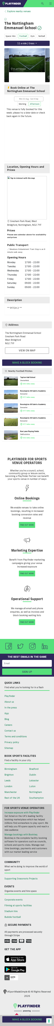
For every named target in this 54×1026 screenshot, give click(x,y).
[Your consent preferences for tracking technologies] (49, 1021)
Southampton (36, 797)
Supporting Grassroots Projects (21, 878)
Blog (6, 719)
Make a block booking (27, 362)
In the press (10, 707)
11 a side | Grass (26, 43)
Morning (23, 104)
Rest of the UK (12, 797)
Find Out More (27, 525)
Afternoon (34, 104)
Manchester (10, 792)
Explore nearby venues (19, 11)
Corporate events (13, 899)
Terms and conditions (15, 736)
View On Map (27, 350)
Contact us (10, 730)
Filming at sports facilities (18, 905)
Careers (8, 724)
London (8, 786)
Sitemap (8, 748)
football (23, 36)
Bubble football (12, 917)
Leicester (34, 780)
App (6, 713)
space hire (11, 36)
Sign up (27, 671)
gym (33, 36)
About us (9, 701)
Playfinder (9, 696)
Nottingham (35, 792)
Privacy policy (11, 742)
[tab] (27, 168)
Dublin (32, 774)
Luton (32, 786)
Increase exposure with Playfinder (21, 812)
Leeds (7, 780)
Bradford (33, 768)
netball (41, 36)
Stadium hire (11, 911)
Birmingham (10, 768)
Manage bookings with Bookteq (20, 834)
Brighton (9, 774)
